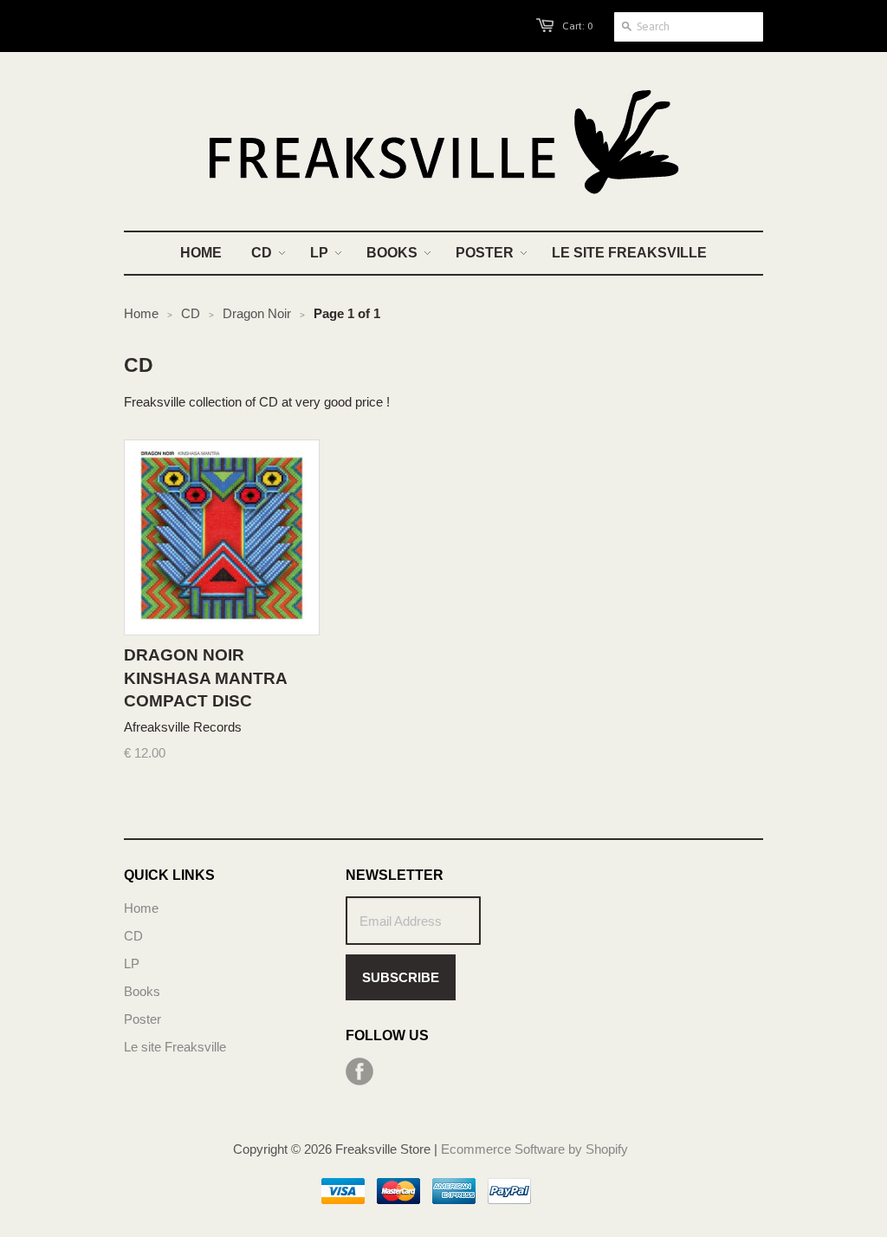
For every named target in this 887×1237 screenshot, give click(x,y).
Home (141, 908)
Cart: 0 (577, 26)
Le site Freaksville (175, 1046)
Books (142, 991)
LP (131, 963)
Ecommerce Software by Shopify (534, 1149)
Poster (142, 1019)
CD (133, 935)
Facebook (359, 1071)
